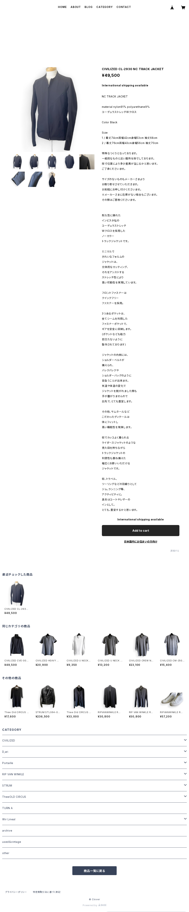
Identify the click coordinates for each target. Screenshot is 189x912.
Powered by (90, 905)
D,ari (5, 751)
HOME (62, 6)
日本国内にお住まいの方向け (140, 541)
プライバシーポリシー (16, 892)
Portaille (7, 763)
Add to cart (140, 530)
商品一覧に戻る (94, 871)
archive (7, 830)
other (5, 853)
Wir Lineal (9, 819)
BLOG (88, 6)
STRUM (7, 785)
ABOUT (76, 6)
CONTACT (123, 6)
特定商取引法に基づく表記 (47, 892)
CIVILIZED (8, 740)
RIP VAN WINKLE (13, 774)
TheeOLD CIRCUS (14, 796)
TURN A (7, 808)
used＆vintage (11, 841)
